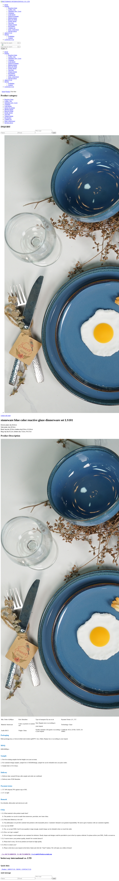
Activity (10, 38)
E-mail (9, 415)
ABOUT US (8, 33)
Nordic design (12, 21)
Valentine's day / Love (14, 11)
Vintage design (12, 24)
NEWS (6, 34)
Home (6, 4)
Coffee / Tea (11, 9)
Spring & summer (13, 16)
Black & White (12, 19)
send (54, 132)
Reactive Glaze (12, 8)
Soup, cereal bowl (13, 29)
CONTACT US (9, 39)
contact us (4, 415)
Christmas (11, 13)
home (3, 91)
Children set (11, 28)
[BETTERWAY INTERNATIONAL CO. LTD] (15, 1)
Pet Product (11, 26)
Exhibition (11, 36)
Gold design (11, 14)
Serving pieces (12, 31)
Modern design (12, 18)
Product (6, 6)
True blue (11, 23)
